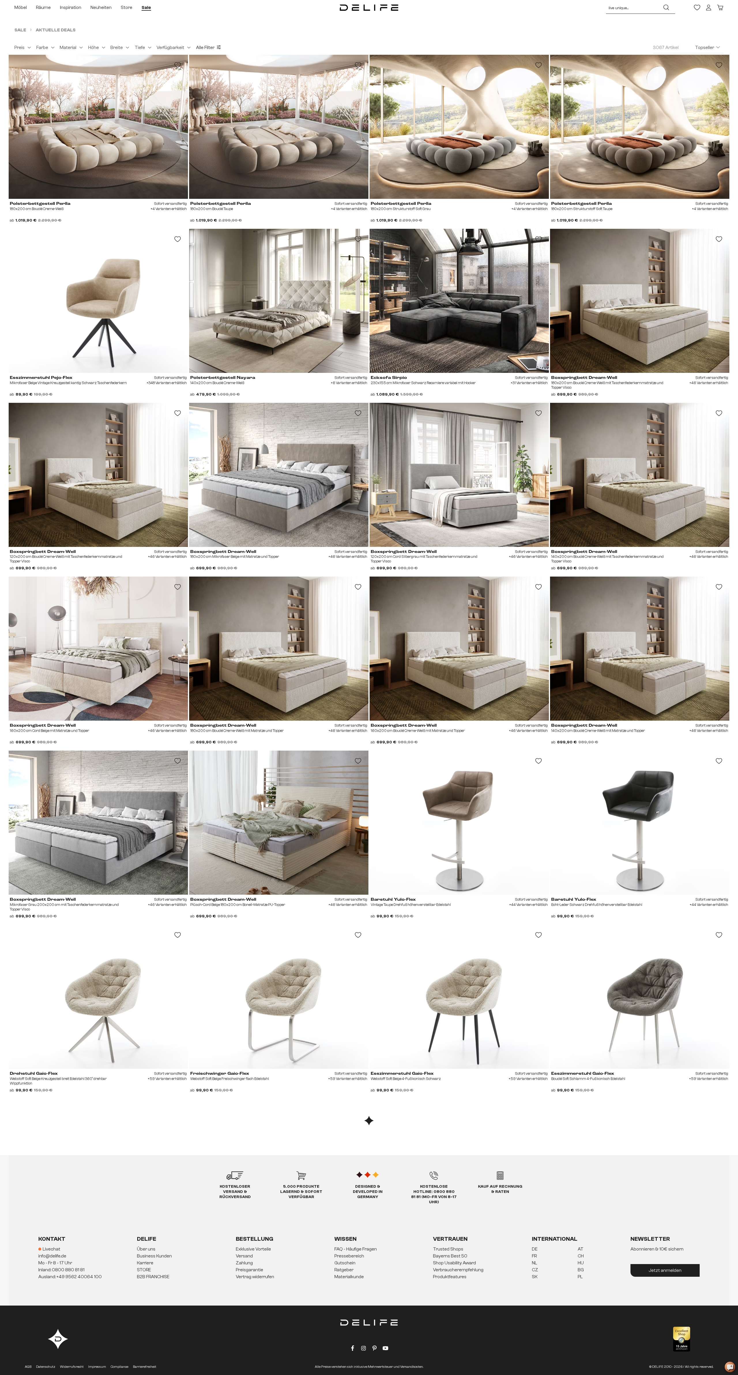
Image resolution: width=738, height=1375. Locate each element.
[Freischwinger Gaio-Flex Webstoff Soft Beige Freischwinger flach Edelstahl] (278, 997)
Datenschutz (45, 1367)
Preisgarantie (249, 1269)
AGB (28, 1367)
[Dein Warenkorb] (720, 7)
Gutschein (344, 1263)
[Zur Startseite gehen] (369, 7)
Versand (244, 1256)
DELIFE (146, 1239)
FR (534, 1256)
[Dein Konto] (708, 7)
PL (580, 1276)
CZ (535, 1269)
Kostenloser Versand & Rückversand (235, 1191)
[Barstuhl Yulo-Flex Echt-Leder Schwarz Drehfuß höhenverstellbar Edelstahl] (639, 823)
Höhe (93, 47)
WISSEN (345, 1239)
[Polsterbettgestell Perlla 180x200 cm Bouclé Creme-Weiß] (98, 127)
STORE (144, 1269)
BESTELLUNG (254, 1239)
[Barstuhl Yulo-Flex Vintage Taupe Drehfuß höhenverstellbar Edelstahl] (459, 823)
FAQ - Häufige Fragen (355, 1249)
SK (535, 1276)
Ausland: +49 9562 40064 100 (70, 1276)
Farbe (42, 47)
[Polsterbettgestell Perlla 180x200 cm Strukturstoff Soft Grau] (459, 127)
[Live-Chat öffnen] (730, 1367)
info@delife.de (52, 1256)
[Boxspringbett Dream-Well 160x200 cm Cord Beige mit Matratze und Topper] (98, 649)
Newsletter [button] (650, 1239)
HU (581, 1263)
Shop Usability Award (454, 1263)
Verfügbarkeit (170, 47)
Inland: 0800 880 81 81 (61, 1269)
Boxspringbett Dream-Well (584, 378)
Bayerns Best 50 (450, 1256)
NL (534, 1263)
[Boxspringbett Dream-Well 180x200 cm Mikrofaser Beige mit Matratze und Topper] (278, 475)
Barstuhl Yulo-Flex (393, 900)
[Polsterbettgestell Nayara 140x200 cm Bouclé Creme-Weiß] (278, 301)
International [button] (554, 1239)
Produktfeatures (449, 1276)
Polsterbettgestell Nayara (222, 378)
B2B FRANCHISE (153, 1276)
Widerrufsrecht (72, 1367)
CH (581, 1256)
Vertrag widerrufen (255, 1276)
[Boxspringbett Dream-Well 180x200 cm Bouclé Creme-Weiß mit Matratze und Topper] (278, 649)
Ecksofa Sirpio (389, 378)
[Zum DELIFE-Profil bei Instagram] (363, 1349)
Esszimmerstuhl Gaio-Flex (402, 1074)
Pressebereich (349, 1256)
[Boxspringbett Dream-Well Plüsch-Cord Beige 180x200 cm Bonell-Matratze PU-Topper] (278, 823)
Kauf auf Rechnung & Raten (500, 1189)
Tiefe (140, 47)
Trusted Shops (448, 1249)
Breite (116, 47)
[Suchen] (666, 7)
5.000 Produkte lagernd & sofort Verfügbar (301, 1191)
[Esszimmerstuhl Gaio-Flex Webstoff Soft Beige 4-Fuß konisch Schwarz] (459, 997)
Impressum (97, 1367)
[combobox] (632, 7)
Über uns (146, 1249)
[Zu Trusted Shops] (681, 1339)
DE (535, 1249)
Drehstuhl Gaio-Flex (34, 1074)
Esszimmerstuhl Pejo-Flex (41, 378)
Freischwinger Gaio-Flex (219, 1074)
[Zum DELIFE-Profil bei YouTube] (385, 1349)
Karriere (145, 1263)
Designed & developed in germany (368, 1191)
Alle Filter (205, 47)
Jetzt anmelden (665, 1270)
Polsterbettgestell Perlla (40, 204)
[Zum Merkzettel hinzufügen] (177, 65)
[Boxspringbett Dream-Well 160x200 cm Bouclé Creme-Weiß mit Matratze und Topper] (459, 649)
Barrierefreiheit (144, 1367)
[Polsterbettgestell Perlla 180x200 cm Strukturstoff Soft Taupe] (639, 127)
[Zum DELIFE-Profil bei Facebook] (352, 1349)
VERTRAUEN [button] (450, 1239)
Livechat (51, 1249)
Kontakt (51, 1239)
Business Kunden (154, 1256)
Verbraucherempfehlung (458, 1269)
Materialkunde (349, 1276)
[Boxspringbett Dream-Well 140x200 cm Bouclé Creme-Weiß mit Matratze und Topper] (639, 649)
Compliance (119, 1367)
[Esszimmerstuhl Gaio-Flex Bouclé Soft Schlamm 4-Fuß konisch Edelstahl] (639, 997)
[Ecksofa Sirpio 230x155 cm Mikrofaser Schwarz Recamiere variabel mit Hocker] (459, 301)
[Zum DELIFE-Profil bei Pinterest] (374, 1349)
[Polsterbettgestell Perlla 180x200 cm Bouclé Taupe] (278, 127)
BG (581, 1269)
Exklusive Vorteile (253, 1249)
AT (580, 1249)
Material (68, 47)
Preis (19, 47)
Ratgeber (343, 1269)
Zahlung (244, 1263)
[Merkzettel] (697, 7)
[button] (369, 1263)
